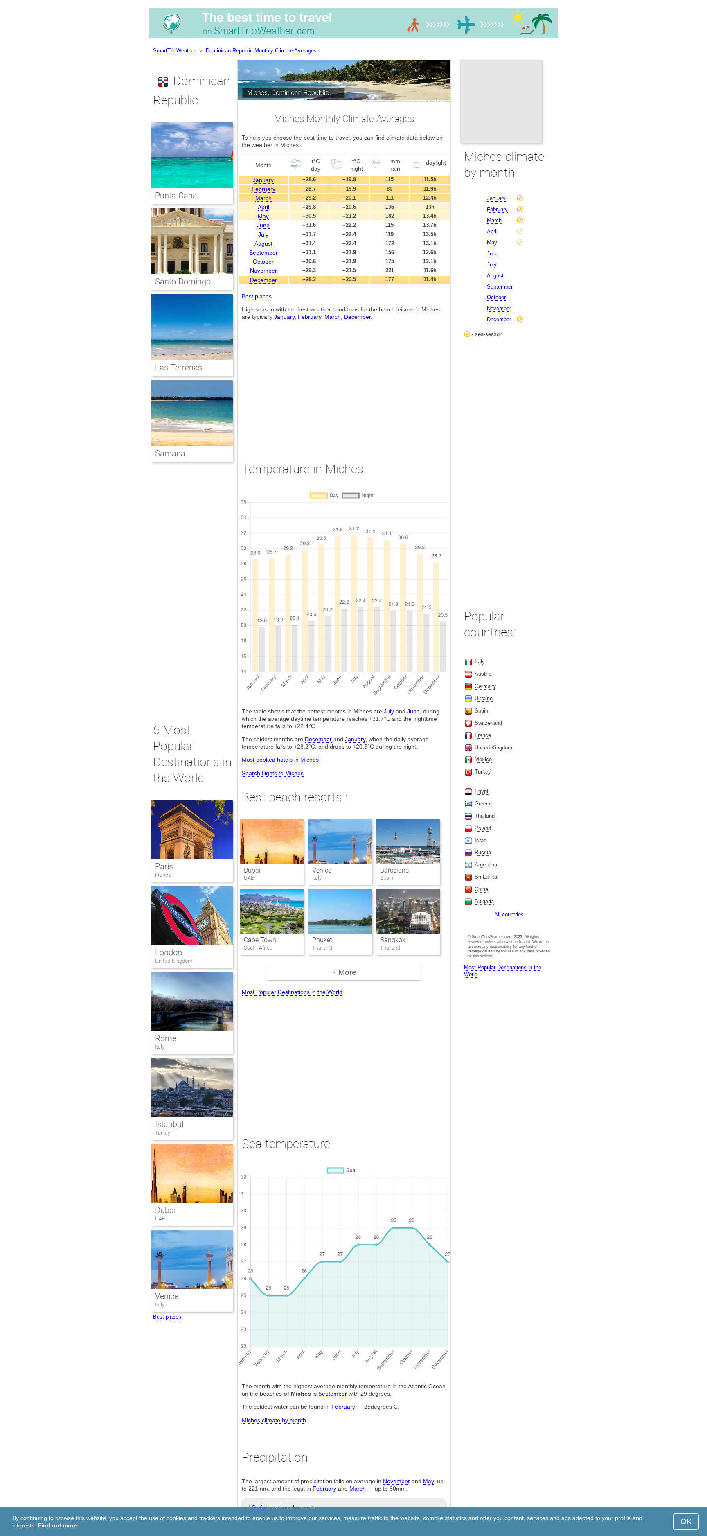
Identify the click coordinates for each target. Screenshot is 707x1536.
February (263, 189)
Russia (483, 852)
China (481, 889)
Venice (321, 870)
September (263, 252)
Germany (485, 686)
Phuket (322, 940)
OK (686, 1521)
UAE (160, 1219)
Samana (170, 453)
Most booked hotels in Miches (280, 759)
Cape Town (260, 940)
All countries (509, 914)
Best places (257, 296)
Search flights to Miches (273, 773)
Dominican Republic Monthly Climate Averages (261, 50)
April (263, 207)
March (263, 198)
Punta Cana (176, 196)
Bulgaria (484, 901)
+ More (344, 972)
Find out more (57, 1525)
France (163, 875)
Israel (481, 840)
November (263, 270)
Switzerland (488, 723)
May (263, 216)
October (263, 261)
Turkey (162, 1133)
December (263, 280)
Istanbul (169, 1124)
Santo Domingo (183, 281)
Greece (483, 804)
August (263, 243)
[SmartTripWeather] (353, 38)
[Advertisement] (344, 383)
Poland (483, 828)
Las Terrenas (178, 367)
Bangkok (392, 940)
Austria (483, 674)
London (168, 952)
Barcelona (394, 870)
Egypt (482, 791)
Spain (481, 711)
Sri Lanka (486, 877)
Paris (164, 866)
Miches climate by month (274, 1420)
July (263, 234)
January (263, 180)
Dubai (252, 870)
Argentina (486, 865)
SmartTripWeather (174, 50)
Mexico (483, 759)
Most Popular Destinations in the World (292, 992)
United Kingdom (174, 961)
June (263, 225)
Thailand (485, 816)
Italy (159, 1047)
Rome (165, 1038)
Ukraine (484, 698)
